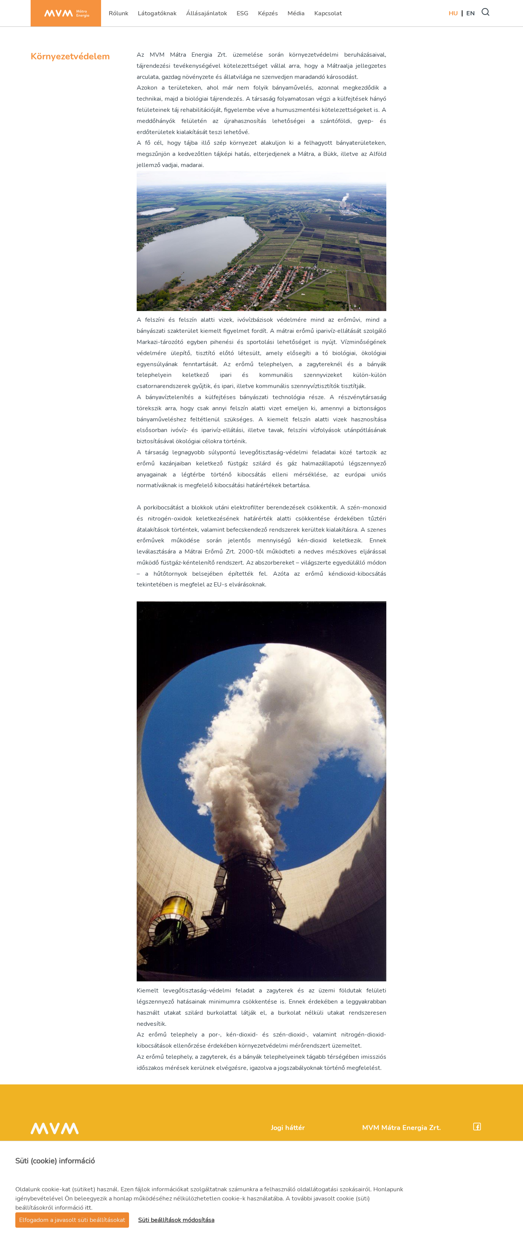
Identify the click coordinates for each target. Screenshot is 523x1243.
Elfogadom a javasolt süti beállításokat (72, 1220)
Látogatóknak (157, 15)
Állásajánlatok (206, 15)
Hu (453, 13)
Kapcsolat (328, 15)
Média (297, 15)
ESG (243, 15)
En (470, 13)
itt (88, 1208)
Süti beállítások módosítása (176, 1220)
